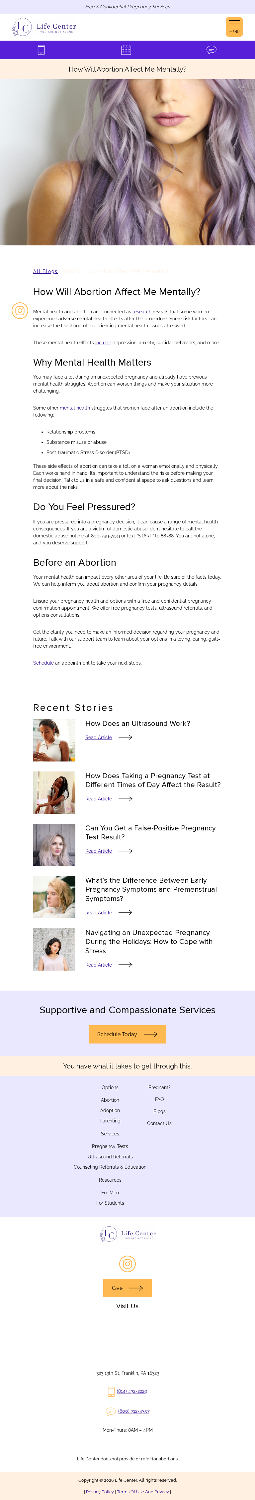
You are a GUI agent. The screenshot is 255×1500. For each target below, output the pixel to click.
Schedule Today (117, 1034)
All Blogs (45, 271)
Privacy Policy (100, 1491)
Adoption (110, 1110)
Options (110, 1087)
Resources (110, 1180)
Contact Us (159, 1123)
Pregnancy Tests (110, 1146)
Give (117, 1288)
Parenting (110, 1120)
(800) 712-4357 (133, 1411)
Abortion (110, 1100)
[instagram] (20, 310)
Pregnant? (159, 1087)
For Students (110, 1203)
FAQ (159, 1099)
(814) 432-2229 (132, 1391)
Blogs (159, 1111)
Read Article (98, 737)
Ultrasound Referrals (110, 1156)
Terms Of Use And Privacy (143, 1491)
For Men (110, 1192)
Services (110, 1133)
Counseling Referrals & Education (110, 1167)
